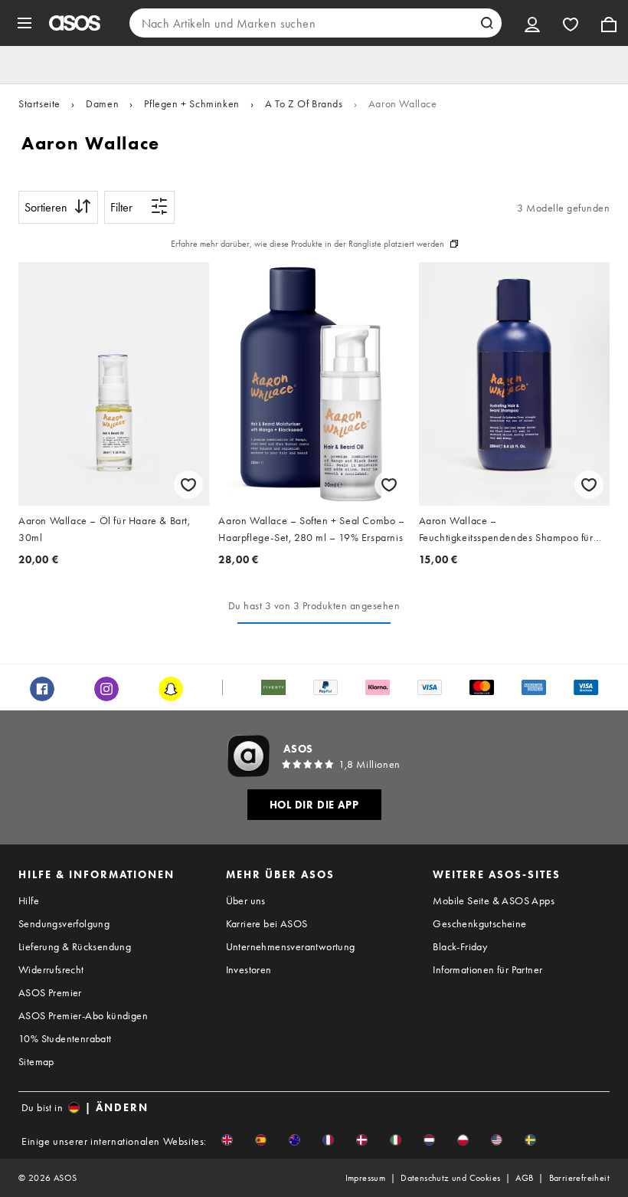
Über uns (246, 900)
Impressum (365, 1177)
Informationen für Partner (487, 969)
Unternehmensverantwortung (290, 946)
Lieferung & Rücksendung (74, 946)
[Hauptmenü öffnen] (24, 23)
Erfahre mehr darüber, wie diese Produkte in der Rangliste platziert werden (307, 244)
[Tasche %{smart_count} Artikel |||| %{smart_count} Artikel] (609, 23)
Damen (102, 103)
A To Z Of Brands (304, 103)
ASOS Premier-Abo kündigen (83, 1015)
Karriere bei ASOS (267, 923)
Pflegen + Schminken (191, 103)
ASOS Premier (50, 992)
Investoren (249, 969)
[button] (227, 1140)
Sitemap (36, 1061)
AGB (524, 1177)
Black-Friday (460, 946)
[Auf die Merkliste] (188, 484)
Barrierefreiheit (579, 1177)
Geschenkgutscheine (479, 923)
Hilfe (28, 900)
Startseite (39, 103)
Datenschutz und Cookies (450, 1177)
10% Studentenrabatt (65, 1038)
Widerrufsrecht (51, 969)
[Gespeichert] (570, 23)
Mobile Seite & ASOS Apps (493, 900)
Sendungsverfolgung (64, 923)
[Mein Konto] (532, 23)
